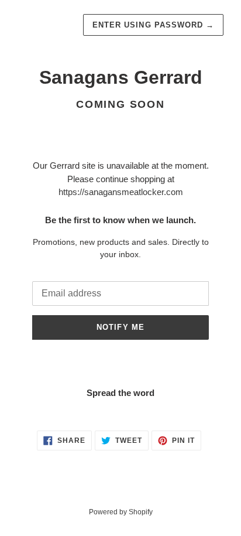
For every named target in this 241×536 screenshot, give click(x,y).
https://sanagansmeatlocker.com (120, 192)
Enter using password (153, 25)
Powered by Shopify (121, 512)
